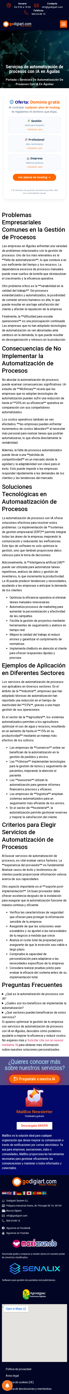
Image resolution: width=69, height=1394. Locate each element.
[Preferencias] (7, 1385)
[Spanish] (39, 1193)
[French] (14, 1193)
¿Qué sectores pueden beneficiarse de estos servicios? (34, 1015)
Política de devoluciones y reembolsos (29, 1388)
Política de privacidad (18, 1369)
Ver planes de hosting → (34, 177)
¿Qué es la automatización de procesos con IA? (33, 996)
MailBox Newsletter (34, 1111)
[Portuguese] (34, 1193)
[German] (19, 1193)
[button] (63, 24)
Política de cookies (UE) (20, 1382)
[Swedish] (44, 1193)
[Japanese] (29, 1193)
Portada (11, 79)
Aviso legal (12, 1375)
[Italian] (24, 1193)
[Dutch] (4, 1193)
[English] (9, 1193)
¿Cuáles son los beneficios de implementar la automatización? (34, 1005)
